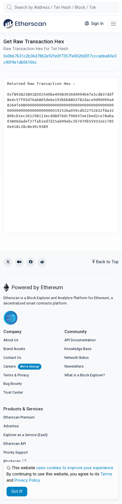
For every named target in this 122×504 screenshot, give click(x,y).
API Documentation (80, 340)
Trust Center (13, 392)
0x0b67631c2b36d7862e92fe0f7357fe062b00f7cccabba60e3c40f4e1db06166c (60, 59)
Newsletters (74, 366)
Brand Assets (14, 349)
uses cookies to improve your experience (74, 468)
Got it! (16, 491)
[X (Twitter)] (7, 262)
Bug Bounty (12, 383)
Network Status (76, 357)
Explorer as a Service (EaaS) (25, 435)
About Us (10, 340)
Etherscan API (14, 443)
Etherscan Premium (19, 417)
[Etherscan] (24, 24)
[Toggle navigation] (113, 24)
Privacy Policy (27, 480)
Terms (8, 375)
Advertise (11, 426)
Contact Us (12, 357)
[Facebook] (30, 262)
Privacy (23, 375)
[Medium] (19, 262)
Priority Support (15, 452)
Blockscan (12, 461)
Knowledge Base (77, 349)
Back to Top (107, 261)
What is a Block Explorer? (84, 375)
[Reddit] (42, 262)
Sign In (97, 23)
